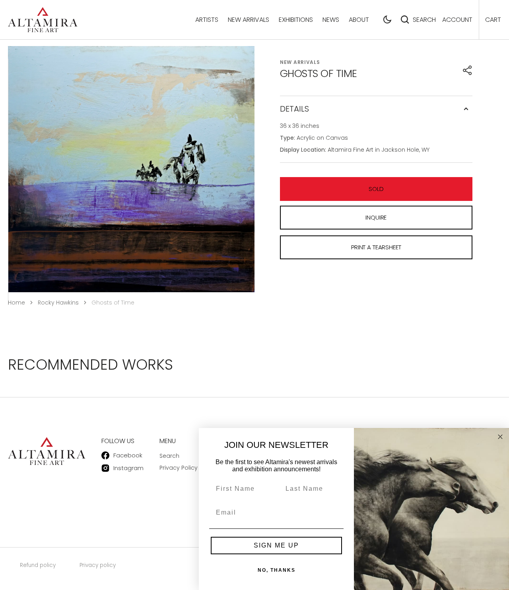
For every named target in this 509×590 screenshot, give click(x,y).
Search (424, 19)
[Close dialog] (500, 437)
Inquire (376, 217)
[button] (387, 19)
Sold (376, 189)
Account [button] (457, 19)
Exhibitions (296, 19)
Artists (206, 19)
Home (16, 303)
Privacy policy (98, 565)
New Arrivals (248, 19)
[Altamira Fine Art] (43, 19)
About (359, 19)
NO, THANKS (276, 570)
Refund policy (38, 565)
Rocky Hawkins (58, 303)
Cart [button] (493, 19)
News (330, 19)
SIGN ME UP (276, 545)
